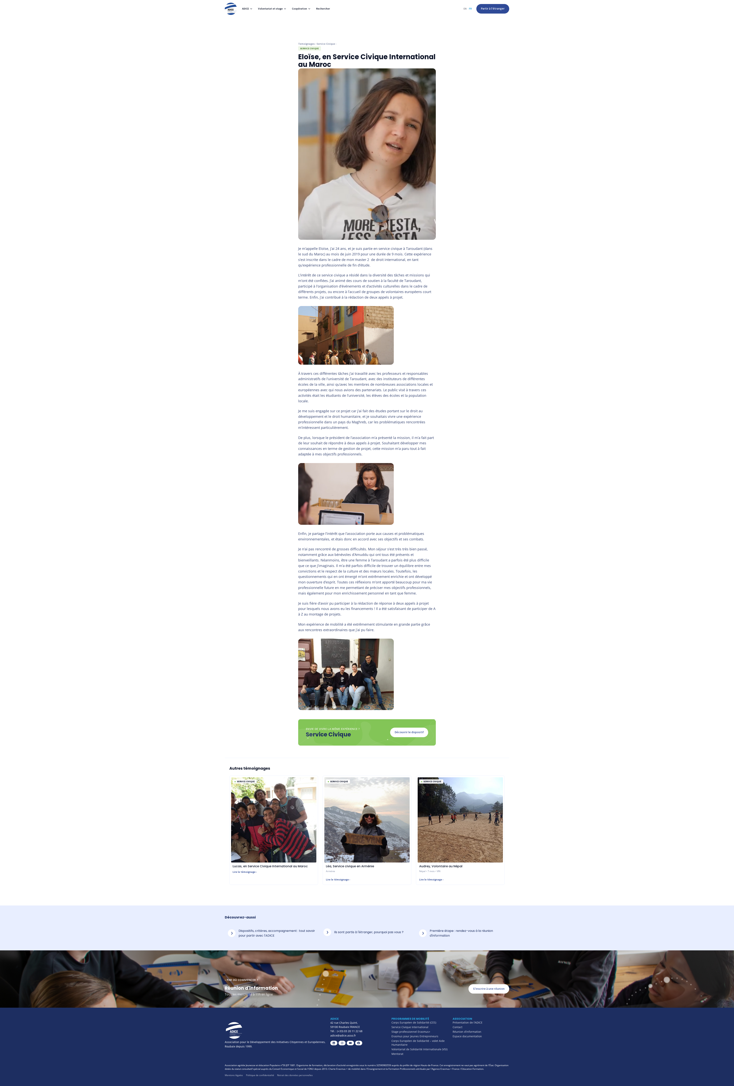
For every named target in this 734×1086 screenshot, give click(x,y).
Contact (457, 1027)
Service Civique (326, 44)
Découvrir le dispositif (409, 732)
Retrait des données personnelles (295, 1075)
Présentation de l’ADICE (467, 1022)
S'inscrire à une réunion (489, 989)
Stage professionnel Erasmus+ (410, 1031)
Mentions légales (234, 1075)
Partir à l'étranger (493, 8)
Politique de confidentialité (260, 1075)
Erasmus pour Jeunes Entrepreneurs (414, 1036)
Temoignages (306, 44)
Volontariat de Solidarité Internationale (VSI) (419, 1049)
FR (470, 9)
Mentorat (397, 1054)
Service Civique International (409, 1027)
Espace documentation (467, 1036)
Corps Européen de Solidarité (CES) (413, 1022)
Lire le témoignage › (245, 872)
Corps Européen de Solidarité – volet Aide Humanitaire (418, 1042)
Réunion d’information (467, 1031)
